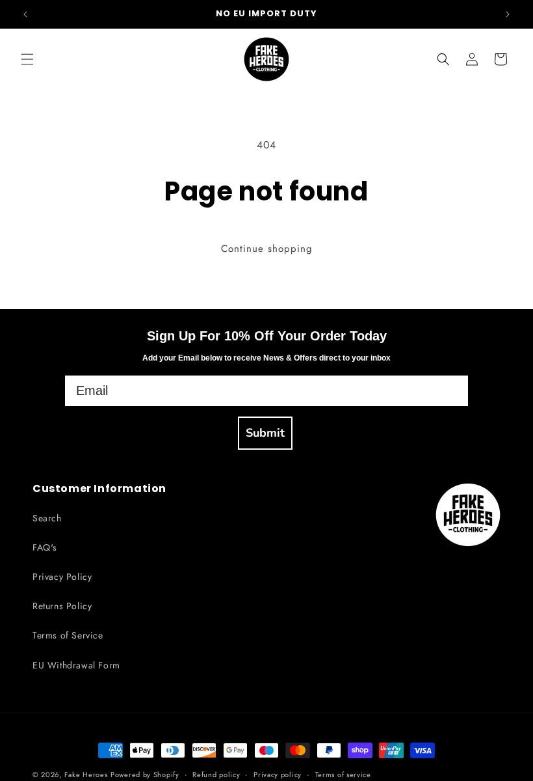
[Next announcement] (507, 14)
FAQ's (44, 547)
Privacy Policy (62, 576)
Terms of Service (67, 635)
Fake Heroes (86, 774)
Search (47, 518)
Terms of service (343, 774)
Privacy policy (278, 774)
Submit (265, 433)
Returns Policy (62, 605)
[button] (27, 59)
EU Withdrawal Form (76, 665)
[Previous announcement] (25, 14)
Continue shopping (267, 248)
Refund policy (216, 774)
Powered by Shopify (144, 774)
